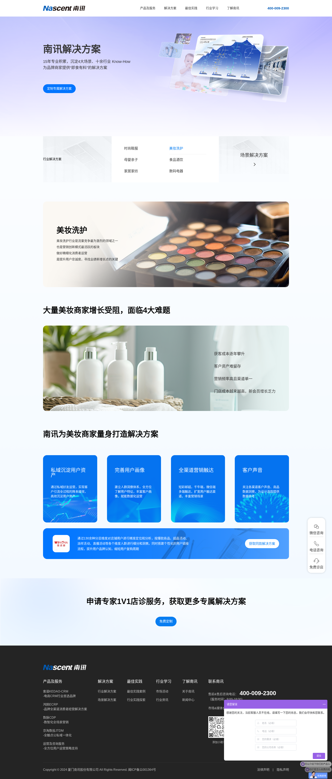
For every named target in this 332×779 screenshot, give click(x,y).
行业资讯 (162, 700)
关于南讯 (188, 691)
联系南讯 (216, 681)
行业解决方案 (107, 691)
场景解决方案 (254, 155)
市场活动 (162, 691)
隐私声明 (283, 769)
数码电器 (176, 171)
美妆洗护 (176, 148)
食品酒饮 (176, 160)
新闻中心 (188, 700)
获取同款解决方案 (262, 544)
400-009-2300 (258, 693)
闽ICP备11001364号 (142, 769)
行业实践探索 (136, 700)
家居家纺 (131, 171)
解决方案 (170, 8)
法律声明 (263, 769)
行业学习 (212, 8)
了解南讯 (233, 8)
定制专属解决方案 (59, 88)
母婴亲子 (131, 160)
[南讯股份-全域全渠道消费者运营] (64, 8)
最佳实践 (191, 8)
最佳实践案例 (136, 691)
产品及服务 (147, 8)
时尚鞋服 (131, 148)
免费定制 (166, 621)
